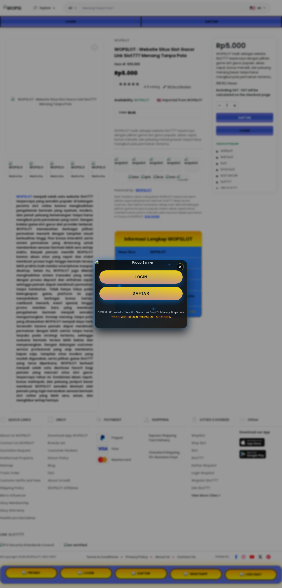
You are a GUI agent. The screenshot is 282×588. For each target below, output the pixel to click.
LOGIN (141, 277)
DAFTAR (141, 293)
